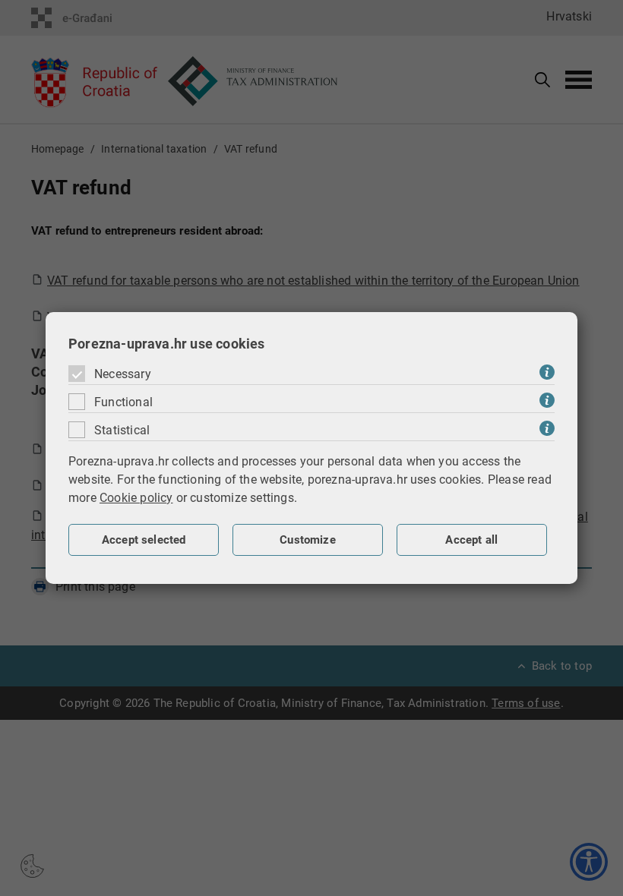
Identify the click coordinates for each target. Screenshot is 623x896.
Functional (123, 402)
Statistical (122, 430)
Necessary (122, 374)
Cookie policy (136, 498)
